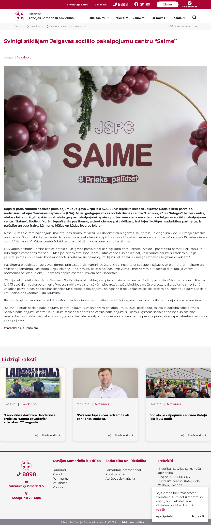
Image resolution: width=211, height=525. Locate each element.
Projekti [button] (119, 17)
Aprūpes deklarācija (120, 478)
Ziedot (167, 4)
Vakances (100, 4)
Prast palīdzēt (116, 474)
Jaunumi (139, 17)
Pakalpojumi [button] (96, 17)
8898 (123, 4)
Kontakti (179, 17)
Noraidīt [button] (198, 516)
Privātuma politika (132, 522)
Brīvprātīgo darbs (77, 4)
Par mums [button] (158, 17)
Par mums (60, 478)
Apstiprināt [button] (164, 516)
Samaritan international (123, 470)
